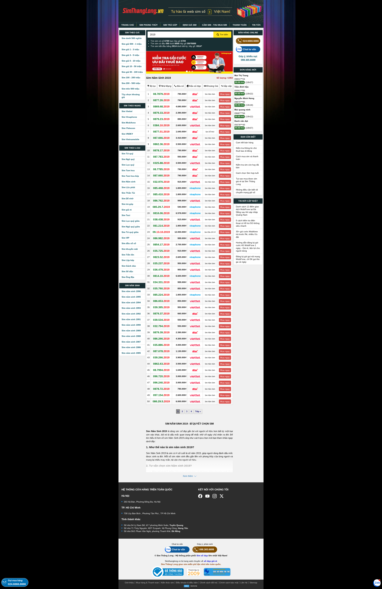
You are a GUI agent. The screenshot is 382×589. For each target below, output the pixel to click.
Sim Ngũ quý (128, 159)
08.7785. (161, 169)
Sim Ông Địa (128, 277)
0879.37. (161, 313)
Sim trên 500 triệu (130, 89)
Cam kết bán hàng (244, 142)
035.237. (161, 263)
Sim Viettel (127, 111)
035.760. (161, 288)
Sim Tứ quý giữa (130, 232)
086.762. (161, 200)
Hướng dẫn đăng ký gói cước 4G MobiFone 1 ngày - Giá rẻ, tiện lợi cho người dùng (248, 246)
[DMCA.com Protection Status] (191, 586)
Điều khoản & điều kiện (187, 582)
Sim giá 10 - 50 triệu (132, 66)
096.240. (161, 382)
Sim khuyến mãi (130, 249)
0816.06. (161, 213)
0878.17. (161, 150)
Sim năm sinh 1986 (131, 347)
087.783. (161, 156)
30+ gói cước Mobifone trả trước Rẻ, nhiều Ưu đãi (247, 234)
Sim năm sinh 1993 (131, 308)
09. (161, 231)
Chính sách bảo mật (228, 582)
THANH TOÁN (240, 25)
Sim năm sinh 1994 (131, 302)
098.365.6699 (206, 549)
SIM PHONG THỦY (148, 25)
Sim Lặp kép (128, 260)
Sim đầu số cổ (129, 243)
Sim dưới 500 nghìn (132, 38)
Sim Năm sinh (128, 181)
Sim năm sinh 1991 (131, 319)
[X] (222, 496)
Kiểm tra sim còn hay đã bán (247, 166)
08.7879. (161, 93)
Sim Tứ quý (127, 153)
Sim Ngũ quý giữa (131, 226)
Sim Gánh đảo (129, 266)
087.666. (161, 137)
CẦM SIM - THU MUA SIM (214, 25)
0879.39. (161, 332)
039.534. (161, 319)
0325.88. (161, 162)
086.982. (161, 238)
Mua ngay (225, 94)
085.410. (161, 194)
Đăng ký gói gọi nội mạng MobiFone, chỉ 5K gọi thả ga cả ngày (248, 259)
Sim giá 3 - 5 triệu (130, 55)
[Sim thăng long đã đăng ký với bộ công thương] (167, 572)
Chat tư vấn (249, 49)
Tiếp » (198, 411)
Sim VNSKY (127, 134)
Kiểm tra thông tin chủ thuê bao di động (246, 149)
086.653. (161, 301)
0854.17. (161, 244)
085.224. (161, 294)
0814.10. (161, 275)
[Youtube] (207, 496)
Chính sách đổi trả (208, 582)
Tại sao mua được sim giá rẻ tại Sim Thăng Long (246, 181)
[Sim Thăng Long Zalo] (377, 583)
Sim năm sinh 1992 (131, 314)
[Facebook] (200, 496)
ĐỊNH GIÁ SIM (190, 25)
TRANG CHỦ (127, 25)
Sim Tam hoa (128, 170)
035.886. (161, 344)
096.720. (161, 376)
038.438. (161, 219)
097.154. (161, 395)
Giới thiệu (129, 582)
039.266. (161, 357)
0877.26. (161, 100)
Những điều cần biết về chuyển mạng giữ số (247, 191)
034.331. (161, 282)
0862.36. (161, 144)
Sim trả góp (127, 204)
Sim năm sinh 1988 (131, 336)
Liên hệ (243, 582)
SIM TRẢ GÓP (170, 25)
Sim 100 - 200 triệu (131, 77)
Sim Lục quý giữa (131, 221)
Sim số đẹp (202, 555)
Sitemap (253, 582)
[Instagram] (214, 496)
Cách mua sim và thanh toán (247, 157)
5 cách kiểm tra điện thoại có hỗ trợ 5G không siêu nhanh (247, 223)
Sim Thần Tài (128, 193)
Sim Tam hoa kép (130, 176)
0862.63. (161, 363)
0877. (161, 131)
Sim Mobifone (129, 122)
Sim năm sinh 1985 (131, 353)
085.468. (161, 188)
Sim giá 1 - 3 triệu (130, 49)
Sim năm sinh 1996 (131, 291)
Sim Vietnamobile (130, 139)
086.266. (161, 338)
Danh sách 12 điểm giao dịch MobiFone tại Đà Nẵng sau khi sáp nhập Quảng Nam (247, 210)
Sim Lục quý (128, 165)
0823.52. (161, 257)
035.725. (161, 250)
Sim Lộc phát (128, 187)
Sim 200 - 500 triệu (131, 83)
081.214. (161, 225)
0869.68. (161, 106)
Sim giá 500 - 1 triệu (132, 44)
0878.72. (161, 388)
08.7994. (161, 370)
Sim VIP (125, 238)
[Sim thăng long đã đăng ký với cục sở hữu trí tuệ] (217, 572)
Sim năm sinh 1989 (131, 330)
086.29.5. (161, 401)
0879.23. (161, 119)
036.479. (161, 269)
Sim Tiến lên (128, 254)
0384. (161, 125)
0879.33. (161, 112)
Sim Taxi (126, 215)
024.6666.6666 (251, 41)
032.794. (161, 326)
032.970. (161, 181)
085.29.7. (161, 206)
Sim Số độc (127, 271)
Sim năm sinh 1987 (131, 342)
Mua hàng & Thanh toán (147, 582)
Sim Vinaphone (129, 117)
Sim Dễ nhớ (127, 198)
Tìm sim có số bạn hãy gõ (168, 41)
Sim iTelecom (128, 128)
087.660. (161, 175)
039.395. (161, 307)
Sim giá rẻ (127, 210)
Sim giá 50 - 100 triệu (132, 72)
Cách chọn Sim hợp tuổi (247, 173)
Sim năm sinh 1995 (131, 297)
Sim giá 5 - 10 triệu (131, 61)
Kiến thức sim (167, 582)
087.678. (161, 351)
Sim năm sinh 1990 (131, 325)
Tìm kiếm (224, 34)
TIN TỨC (256, 25)
